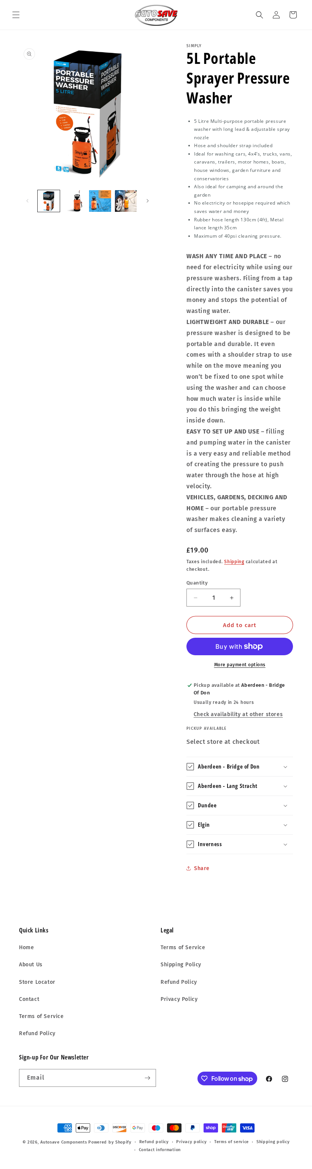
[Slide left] (27, 200)
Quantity (197, 583)
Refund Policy (37, 1033)
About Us (31, 964)
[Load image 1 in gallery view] (49, 201)
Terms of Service (41, 1016)
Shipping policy (273, 1141)
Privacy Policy (179, 999)
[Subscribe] (147, 1078)
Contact (29, 999)
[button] (16, 14)
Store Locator (37, 982)
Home (26, 947)
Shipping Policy (181, 964)
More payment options (240, 664)
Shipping (234, 561)
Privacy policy (191, 1141)
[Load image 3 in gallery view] (100, 201)
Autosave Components (63, 1142)
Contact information (160, 1149)
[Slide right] (147, 200)
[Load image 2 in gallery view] (75, 201)
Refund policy (154, 1141)
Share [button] (202, 868)
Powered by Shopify (110, 1142)
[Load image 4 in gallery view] (126, 201)
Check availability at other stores (238, 714)
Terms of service (231, 1141)
